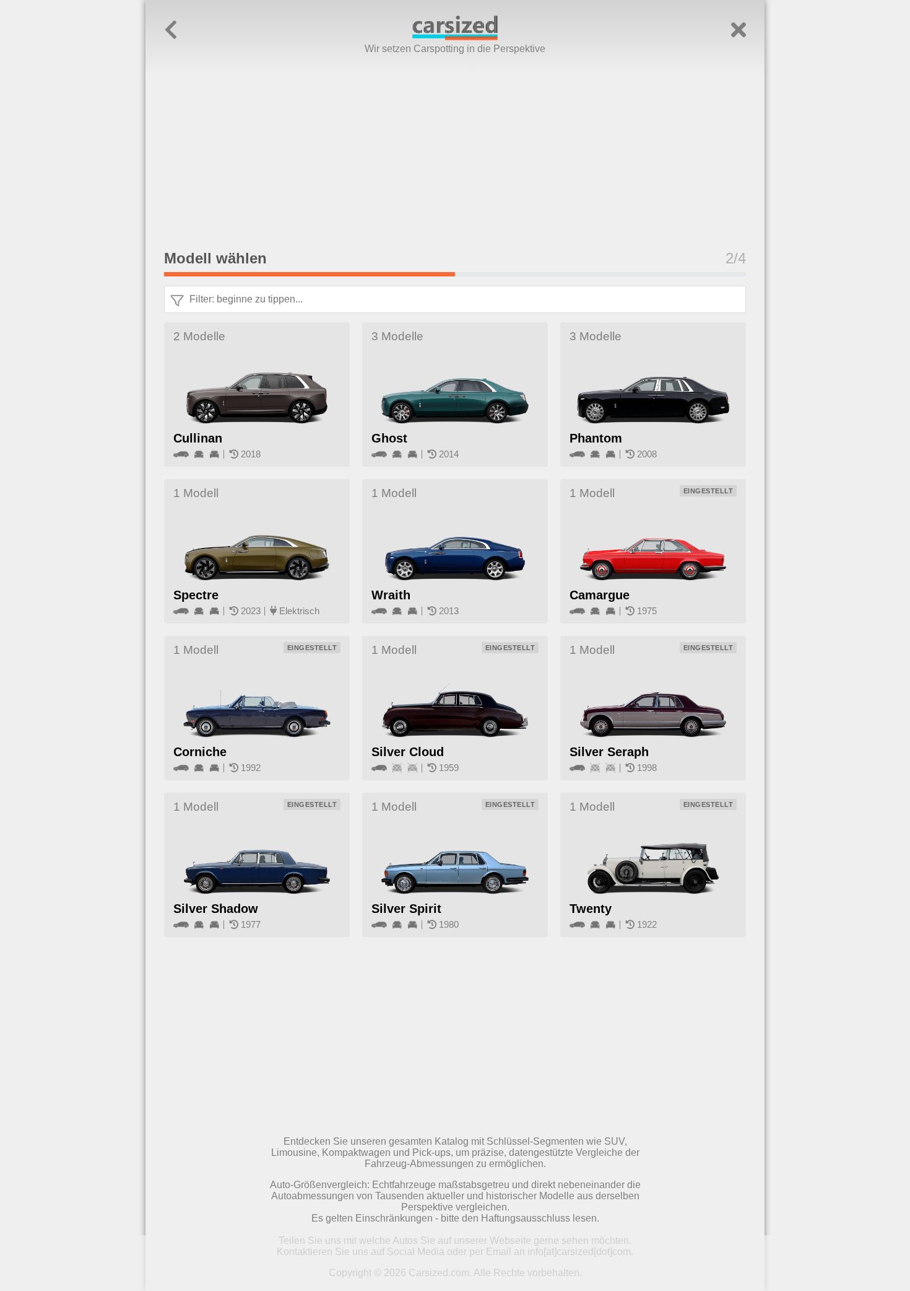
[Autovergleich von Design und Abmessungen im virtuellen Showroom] (455, 37)
